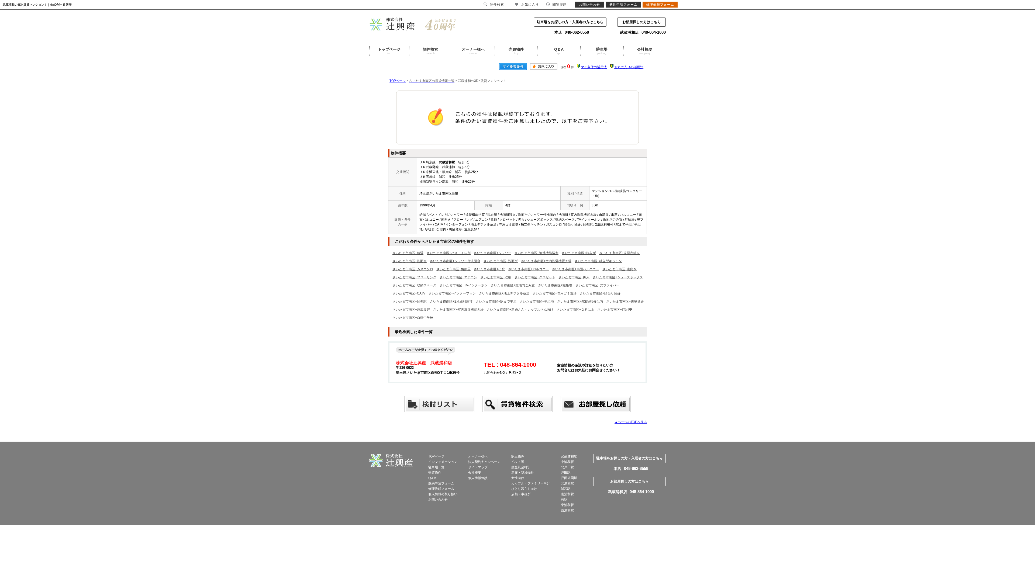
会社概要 (644, 51)
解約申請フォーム (441, 483)
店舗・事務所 (521, 494)
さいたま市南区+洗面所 (501, 261)
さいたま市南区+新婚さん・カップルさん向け (520, 309)
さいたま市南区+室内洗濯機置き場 (546, 261)
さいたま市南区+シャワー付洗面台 (455, 261)
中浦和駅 (567, 462)
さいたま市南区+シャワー (492, 253)
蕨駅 (564, 499)
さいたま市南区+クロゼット (535, 277)
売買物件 (516, 51)
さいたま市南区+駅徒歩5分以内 (580, 301)
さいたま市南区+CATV (408, 293)
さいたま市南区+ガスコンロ (412, 269)
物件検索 (430, 51)
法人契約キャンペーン (484, 462)
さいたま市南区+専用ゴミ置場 (555, 293)
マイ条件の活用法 (594, 67)
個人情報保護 (478, 478)
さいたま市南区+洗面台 (409, 261)
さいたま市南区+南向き (619, 269)
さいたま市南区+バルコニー (528, 269)
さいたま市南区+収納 (495, 277)
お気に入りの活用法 (628, 67)
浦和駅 (566, 489)
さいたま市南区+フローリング (414, 277)
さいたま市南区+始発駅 (409, 301)
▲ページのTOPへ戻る (631, 422)
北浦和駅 (567, 483)
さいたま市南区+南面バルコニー (575, 269)
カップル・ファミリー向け (530, 483)
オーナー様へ (473, 51)
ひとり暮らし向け (524, 489)
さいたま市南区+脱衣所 (579, 253)
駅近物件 (517, 456)
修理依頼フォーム (441, 489)
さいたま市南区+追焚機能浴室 (536, 253)
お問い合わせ (438, 499)
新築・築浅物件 (522, 472)
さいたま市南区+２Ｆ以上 (575, 309)
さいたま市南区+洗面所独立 (619, 253)
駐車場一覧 (436, 467)
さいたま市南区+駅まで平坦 (496, 301)
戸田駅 (566, 472)
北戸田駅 (567, 467)
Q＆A (559, 51)
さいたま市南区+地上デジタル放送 (504, 293)
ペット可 (517, 462)
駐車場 (602, 51)
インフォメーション (442, 462)
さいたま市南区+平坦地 (537, 301)
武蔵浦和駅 (569, 456)
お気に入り (530, 4)
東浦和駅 (567, 505)
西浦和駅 (567, 510)
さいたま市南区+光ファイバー (597, 285)
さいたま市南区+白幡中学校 (412, 318)
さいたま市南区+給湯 (407, 253)
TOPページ (397, 81)
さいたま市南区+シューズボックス (618, 277)
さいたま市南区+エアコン (458, 277)
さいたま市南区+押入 (573, 277)
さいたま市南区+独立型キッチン (598, 261)
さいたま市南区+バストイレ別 (449, 253)
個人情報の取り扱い (442, 494)
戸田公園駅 (569, 478)
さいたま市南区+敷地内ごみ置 (513, 285)
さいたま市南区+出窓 (489, 269)
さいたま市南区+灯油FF (614, 309)
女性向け (517, 478)
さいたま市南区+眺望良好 (625, 301)
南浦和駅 (567, 494)
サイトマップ (478, 467)
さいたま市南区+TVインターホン (464, 285)
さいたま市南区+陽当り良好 (600, 293)
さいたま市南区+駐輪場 (555, 285)
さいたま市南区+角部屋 (453, 269)
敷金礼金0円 (520, 467)
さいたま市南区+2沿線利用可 (451, 301)
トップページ (389, 51)
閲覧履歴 (560, 4)
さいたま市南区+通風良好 (411, 309)
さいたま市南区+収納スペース (414, 285)
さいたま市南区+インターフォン (452, 293)
